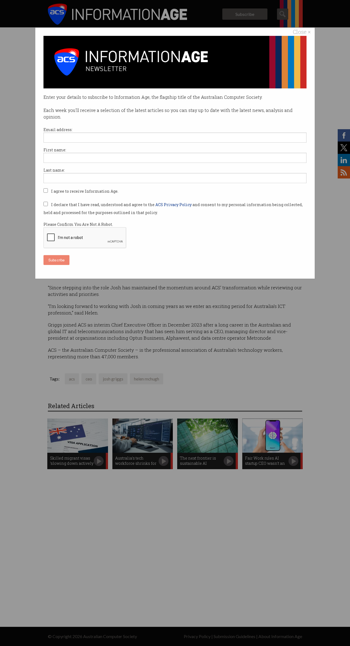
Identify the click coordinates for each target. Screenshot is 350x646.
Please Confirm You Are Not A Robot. (78, 224)
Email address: (57, 129)
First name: (54, 149)
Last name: (54, 170)
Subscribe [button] (56, 260)
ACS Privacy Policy (173, 204)
